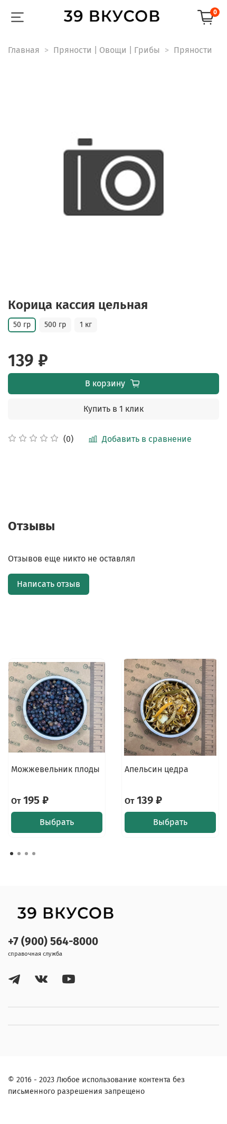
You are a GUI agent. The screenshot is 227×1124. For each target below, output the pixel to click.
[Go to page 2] (19, 853)
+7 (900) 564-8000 (53, 941)
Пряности (193, 50)
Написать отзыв (48, 584)
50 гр (22, 324)
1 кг (86, 324)
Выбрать (57, 822)
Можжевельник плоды (55, 769)
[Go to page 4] (33, 853)
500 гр (55, 324)
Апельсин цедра (156, 769)
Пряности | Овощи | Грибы (106, 50)
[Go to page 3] (26, 853)
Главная (24, 50)
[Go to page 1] (11, 853)
